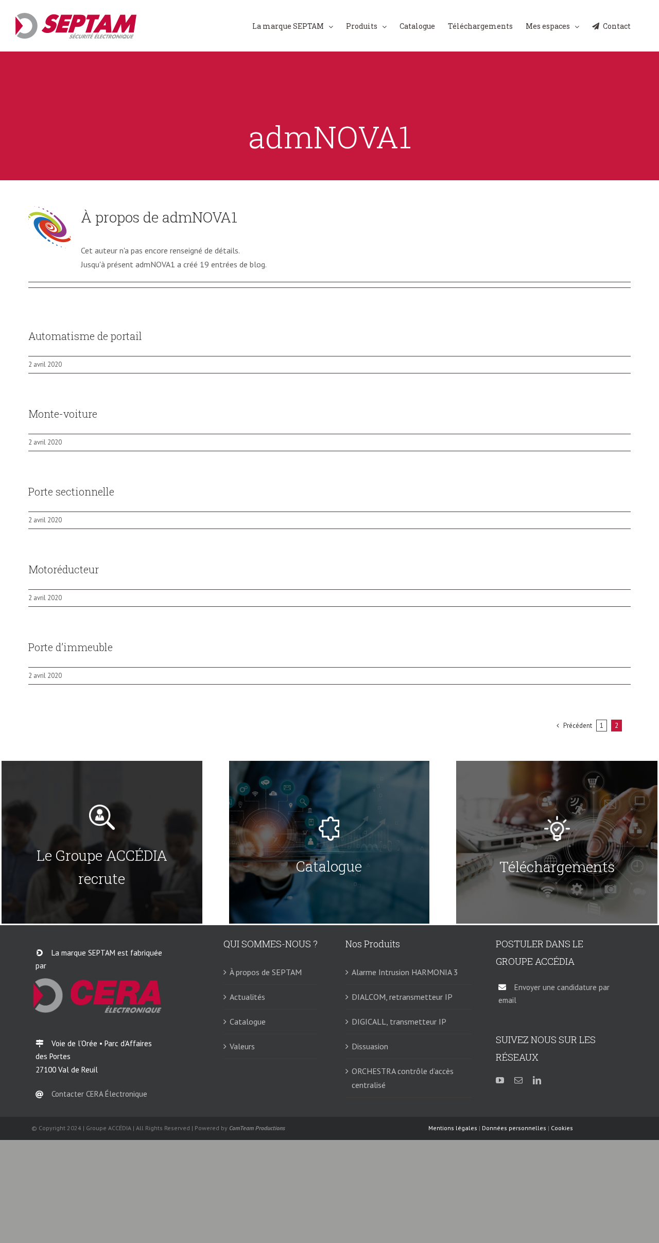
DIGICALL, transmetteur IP (399, 1021)
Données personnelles (514, 1128)
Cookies (562, 1128)
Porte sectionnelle (71, 491)
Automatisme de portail (85, 336)
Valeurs (242, 1046)
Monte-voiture (62, 413)
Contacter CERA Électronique (99, 1094)
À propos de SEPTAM (266, 972)
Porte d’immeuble (70, 647)
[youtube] (500, 1080)
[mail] (518, 1080)
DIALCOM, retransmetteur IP (402, 997)
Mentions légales (452, 1128)
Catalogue (248, 1021)
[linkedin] (537, 1080)
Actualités (247, 997)
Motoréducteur (63, 569)
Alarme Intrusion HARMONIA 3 (405, 972)
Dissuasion (370, 1046)
